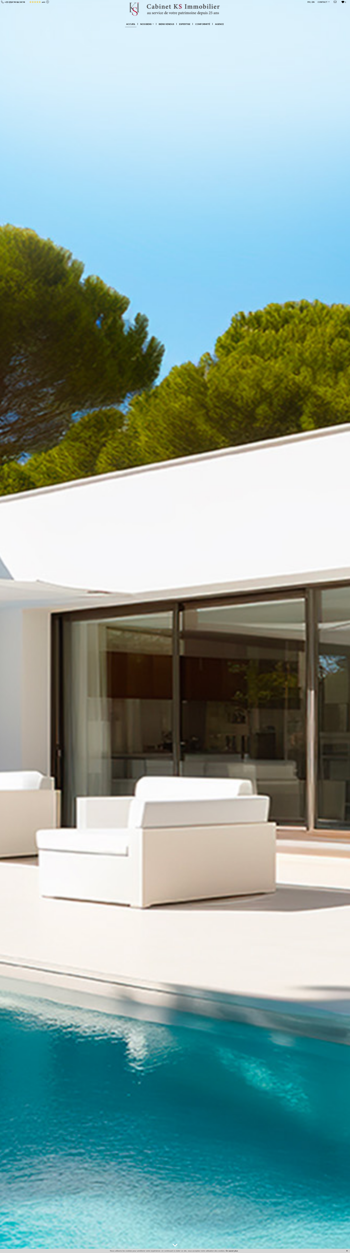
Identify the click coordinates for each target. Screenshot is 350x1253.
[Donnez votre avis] (47, 2)
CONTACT (323, 2)
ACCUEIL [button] (130, 24)
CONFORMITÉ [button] (202, 24)
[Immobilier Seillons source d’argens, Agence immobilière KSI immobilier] (175, 10)
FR (308, 2)
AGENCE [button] (219, 24)
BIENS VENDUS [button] (166, 24)
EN (313, 2)
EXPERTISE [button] (184, 24)
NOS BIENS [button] (146, 24)
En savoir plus (232, 1251)
